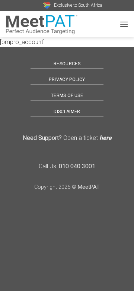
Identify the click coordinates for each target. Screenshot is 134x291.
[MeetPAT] (60, 24)
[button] (123, 24)
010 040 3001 (77, 166)
